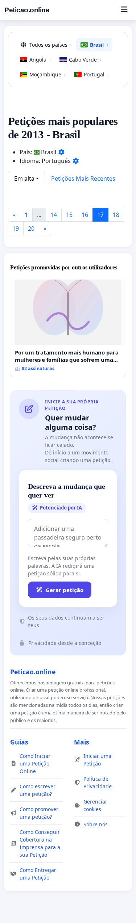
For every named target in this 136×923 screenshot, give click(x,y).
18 (116, 215)
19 (15, 228)
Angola (40, 59)
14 (53, 215)
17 (100, 215)
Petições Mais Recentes (83, 178)
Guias (19, 742)
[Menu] (124, 10)
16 (85, 215)
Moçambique (47, 74)
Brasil (99, 44)
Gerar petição (64, 589)
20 (31, 228)
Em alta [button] (24, 178)
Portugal (96, 74)
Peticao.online (26, 10)
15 (69, 215)
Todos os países (50, 44)
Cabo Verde (85, 59)
